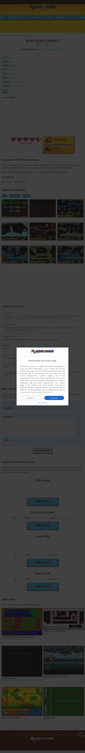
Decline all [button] (31, 398)
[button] (42, 403)
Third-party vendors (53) (39, 378)
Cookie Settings (35, 392)
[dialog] (42, 376)
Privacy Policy (47, 392)
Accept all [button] (54, 398)
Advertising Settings (34, 390)
